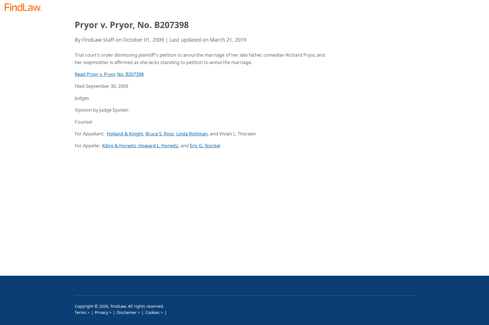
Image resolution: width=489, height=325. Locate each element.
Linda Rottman (192, 134)
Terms (80, 312)
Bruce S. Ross (159, 134)
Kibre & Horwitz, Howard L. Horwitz (140, 146)
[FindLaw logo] (25, 7)
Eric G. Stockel (205, 146)
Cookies (152, 312)
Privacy (101, 312)
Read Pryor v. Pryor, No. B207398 (109, 74)
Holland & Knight (125, 134)
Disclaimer (127, 312)
